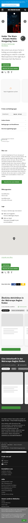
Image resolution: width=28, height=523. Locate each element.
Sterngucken (6, 310)
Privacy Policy (16, 515)
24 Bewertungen (5, 141)
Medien (3, 501)
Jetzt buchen (6, 65)
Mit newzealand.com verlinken (8, 487)
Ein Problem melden (6, 474)
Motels (13, 368)
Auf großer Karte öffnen (7, 257)
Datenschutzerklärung (6, 490)
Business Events (5, 506)
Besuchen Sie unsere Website (10, 68)
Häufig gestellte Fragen (7, 481)
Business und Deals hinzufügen (8, 485)
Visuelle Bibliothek (5, 502)
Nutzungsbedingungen (6, 488)
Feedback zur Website (6, 473)
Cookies (3, 492)
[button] (2, 10)
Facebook (5, 462)
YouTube (5, 464)
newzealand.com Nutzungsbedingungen (11, 435)
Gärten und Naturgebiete (18, 310)
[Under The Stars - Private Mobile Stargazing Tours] (23, 38)
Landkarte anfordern (6, 471)
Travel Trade (4, 504)
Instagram (5, 460)
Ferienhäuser (6, 368)
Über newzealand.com (6, 483)
